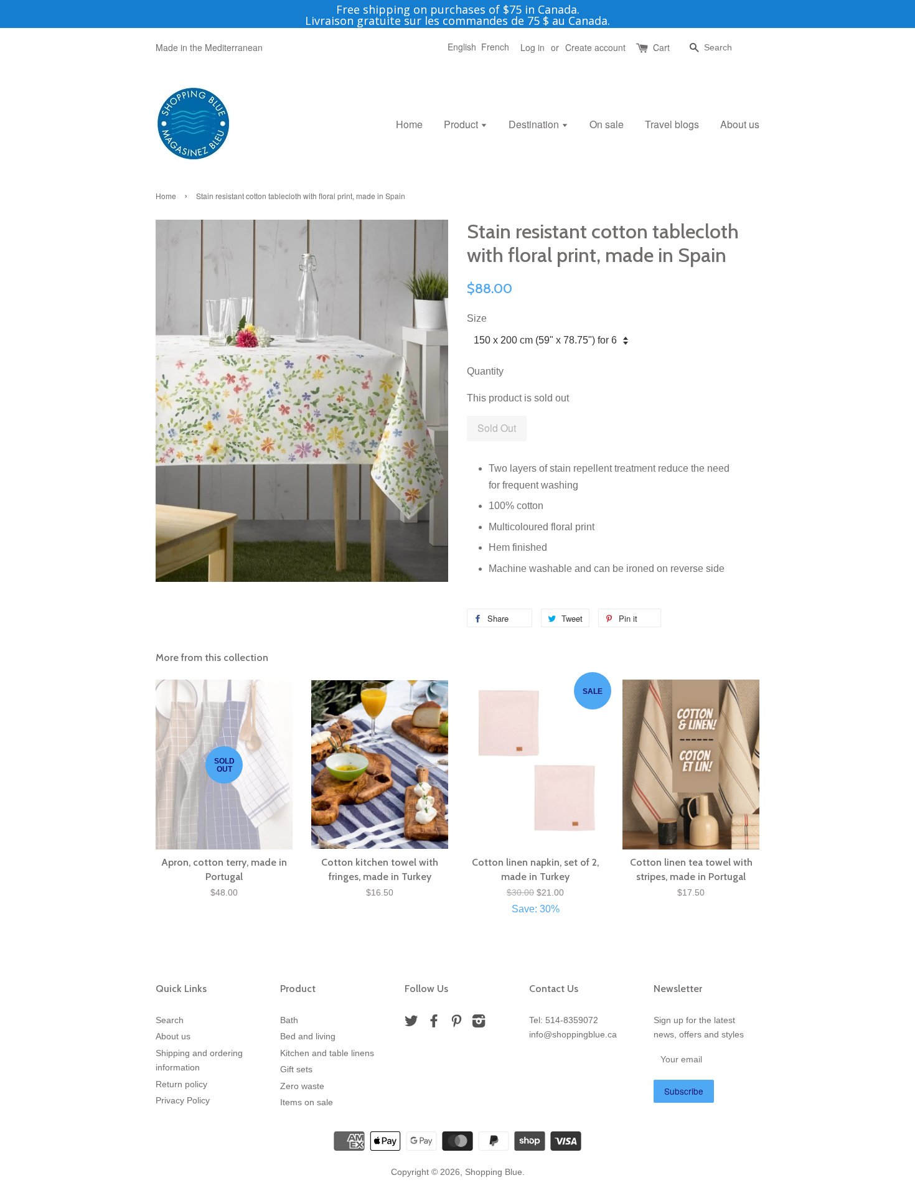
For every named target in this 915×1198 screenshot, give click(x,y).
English (462, 46)
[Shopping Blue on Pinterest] (456, 1023)
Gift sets (296, 1069)
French (495, 46)
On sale (606, 124)
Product (462, 124)
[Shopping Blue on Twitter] (411, 1023)
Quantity (485, 371)
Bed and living (308, 1036)
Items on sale (306, 1102)
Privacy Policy (183, 1100)
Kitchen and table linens (327, 1053)
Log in (532, 47)
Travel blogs (672, 124)
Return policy (181, 1084)
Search (170, 1020)
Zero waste (302, 1086)
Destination (535, 124)
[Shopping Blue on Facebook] (434, 1023)
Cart (661, 47)
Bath (289, 1020)
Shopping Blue (493, 1172)
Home (409, 124)
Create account (595, 47)
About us (739, 124)
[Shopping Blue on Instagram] (479, 1023)
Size (477, 318)
